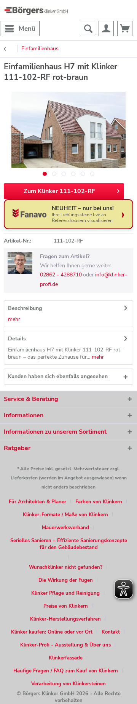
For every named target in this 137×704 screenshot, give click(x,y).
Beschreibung (25, 308)
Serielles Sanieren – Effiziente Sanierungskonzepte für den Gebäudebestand (68, 544)
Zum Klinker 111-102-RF (59, 191)
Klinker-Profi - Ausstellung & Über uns (65, 645)
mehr (14, 319)
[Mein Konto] (106, 28)
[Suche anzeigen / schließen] (87, 28)
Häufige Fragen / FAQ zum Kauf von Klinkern (65, 670)
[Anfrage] (124, 28)
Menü (27, 28)
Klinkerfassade (66, 658)
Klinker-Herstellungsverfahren (65, 619)
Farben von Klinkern (98, 501)
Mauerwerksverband (65, 527)
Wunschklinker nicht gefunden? (65, 567)
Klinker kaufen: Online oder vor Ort (51, 632)
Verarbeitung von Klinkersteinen (68, 683)
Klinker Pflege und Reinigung (65, 593)
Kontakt (111, 632)
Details (17, 338)
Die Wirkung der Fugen (65, 580)
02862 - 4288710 (61, 274)
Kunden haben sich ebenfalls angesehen (58, 376)
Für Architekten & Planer (37, 501)
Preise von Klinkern (65, 606)
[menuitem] (20, 28)
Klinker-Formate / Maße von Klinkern (65, 514)
